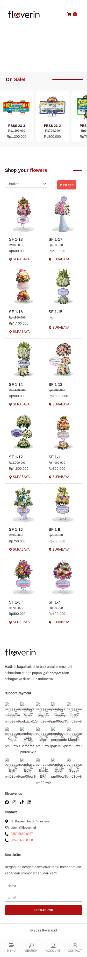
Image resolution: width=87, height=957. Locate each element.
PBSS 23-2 (52, 126)
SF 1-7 (54, 602)
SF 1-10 (16, 529)
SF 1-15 (55, 312)
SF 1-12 (16, 457)
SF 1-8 (15, 602)
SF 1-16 (16, 312)
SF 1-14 (16, 385)
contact (75, 950)
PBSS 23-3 (16, 126)
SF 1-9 (54, 529)
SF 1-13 (55, 385)
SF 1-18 (16, 239)
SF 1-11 (55, 457)
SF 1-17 (55, 239)
